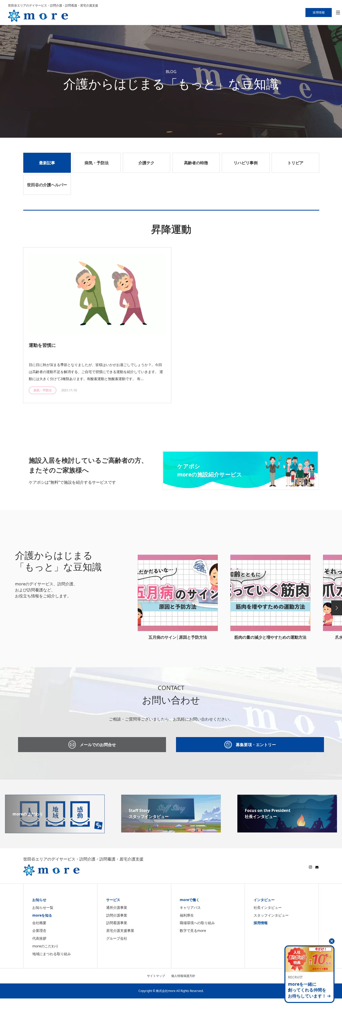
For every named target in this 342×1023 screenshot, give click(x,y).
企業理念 (39, 930)
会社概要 (39, 922)
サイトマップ (156, 976)
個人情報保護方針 (183, 976)
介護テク (146, 162)
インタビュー (264, 899)
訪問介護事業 (116, 915)
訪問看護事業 (116, 922)
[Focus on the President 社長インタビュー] (287, 829)
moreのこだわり (45, 946)
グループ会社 (116, 938)
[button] (336, 607)
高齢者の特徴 (196, 162)
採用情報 (261, 922)
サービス (113, 899)
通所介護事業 (116, 907)
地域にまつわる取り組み (51, 953)
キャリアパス (190, 907)
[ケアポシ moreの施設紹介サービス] (240, 487)
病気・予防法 (97, 162)
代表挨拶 (39, 938)
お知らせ (39, 899)
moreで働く (190, 899)
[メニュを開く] (338, 12)
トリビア (295, 162)
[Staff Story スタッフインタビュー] (171, 829)
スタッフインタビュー (271, 915)
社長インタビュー (268, 907)
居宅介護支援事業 (120, 930)
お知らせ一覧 (42, 907)
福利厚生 (187, 915)
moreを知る (42, 915)
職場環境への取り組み (197, 922)
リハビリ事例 (246, 162)
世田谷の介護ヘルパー (47, 185)
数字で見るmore (193, 930)
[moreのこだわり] (55, 830)
